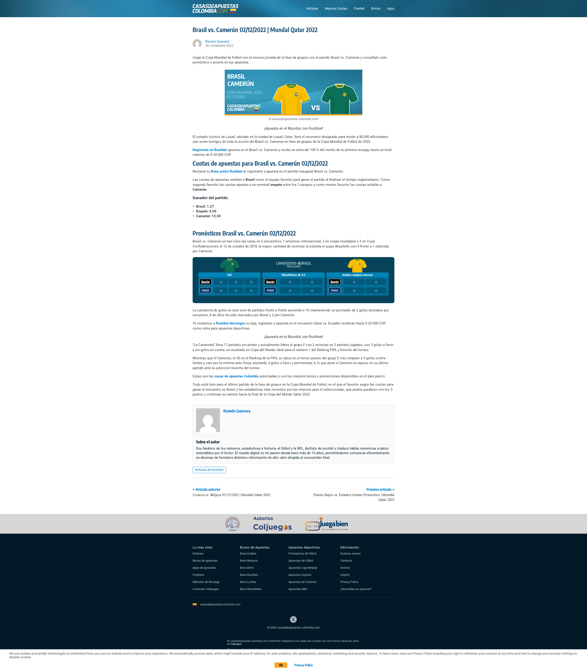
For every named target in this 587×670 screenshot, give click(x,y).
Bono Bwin (247, 567)
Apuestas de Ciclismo (302, 582)
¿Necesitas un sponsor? (355, 589)
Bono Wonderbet (250, 589)
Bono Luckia (248, 582)
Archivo (345, 567)
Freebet (359, 8)
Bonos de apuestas (205, 560)
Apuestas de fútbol (300, 560)
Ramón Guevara (236, 410)
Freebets (198, 575)
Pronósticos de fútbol (302, 553)
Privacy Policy (349, 582)
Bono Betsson (249, 560)
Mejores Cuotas (336, 8)
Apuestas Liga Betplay (302, 567)
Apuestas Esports (299, 575)
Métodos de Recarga (206, 582)
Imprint (344, 575)
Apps (390, 8)
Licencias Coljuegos (206, 589)
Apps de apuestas (204, 567)
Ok (281, 665)
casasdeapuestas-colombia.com (220, 604)
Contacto (346, 560)
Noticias (312, 8)
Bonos (375, 8)
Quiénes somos (350, 553)
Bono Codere (248, 553)
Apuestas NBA (297, 589)
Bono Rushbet (249, 575)
